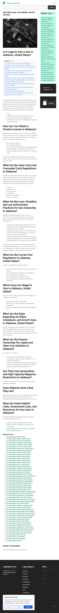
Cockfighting (26, 582)
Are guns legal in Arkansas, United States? (19, 442)
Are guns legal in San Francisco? (16, 538)
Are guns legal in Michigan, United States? (19, 478)
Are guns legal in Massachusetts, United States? (21, 476)
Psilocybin (25, 579)
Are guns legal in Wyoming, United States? (19, 533)
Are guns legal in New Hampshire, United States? (21, 491)
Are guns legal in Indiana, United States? (19, 462)
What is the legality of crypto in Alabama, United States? (48, 59)
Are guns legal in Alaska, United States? (18, 439)
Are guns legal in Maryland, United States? (19, 474)
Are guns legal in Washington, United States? (20, 527)
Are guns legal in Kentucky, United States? (19, 468)
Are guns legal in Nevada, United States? (19, 489)
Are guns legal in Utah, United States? (18, 521)
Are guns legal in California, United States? (19, 444)
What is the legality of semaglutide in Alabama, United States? (48, 47)
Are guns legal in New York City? (16, 535)
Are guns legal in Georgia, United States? (19, 454)
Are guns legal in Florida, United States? (19, 452)
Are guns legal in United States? (16, 437)
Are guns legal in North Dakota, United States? (20, 501)
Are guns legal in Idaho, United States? (18, 458)
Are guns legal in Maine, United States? (18, 472)
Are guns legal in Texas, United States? (18, 519)
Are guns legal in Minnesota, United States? (20, 480)
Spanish (44, 571)
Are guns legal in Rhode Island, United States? (20, 511)
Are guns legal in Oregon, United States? (19, 507)
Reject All (19, 607)
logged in (13, 550)
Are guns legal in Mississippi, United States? (20, 482)
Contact (44, 575)
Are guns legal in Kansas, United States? (19, 466)
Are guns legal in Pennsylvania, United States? (20, 509)
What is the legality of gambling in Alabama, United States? (47, 35)
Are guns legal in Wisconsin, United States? (19, 531)
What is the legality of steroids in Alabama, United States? (47, 25)
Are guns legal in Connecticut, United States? (20, 448)
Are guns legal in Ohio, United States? (18, 503)
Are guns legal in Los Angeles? (16, 537)
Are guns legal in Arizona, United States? (19, 440)
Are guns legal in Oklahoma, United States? (20, 505)
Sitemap (54, 606)
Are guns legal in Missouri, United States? (19, 484)
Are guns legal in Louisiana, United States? (19, 470)
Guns (50, 13)
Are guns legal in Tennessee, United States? (20, 517)
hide (12, 61)
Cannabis (25, 571)
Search (52, 7)
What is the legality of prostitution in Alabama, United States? (47, 68)
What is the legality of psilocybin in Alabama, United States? (47, 53)
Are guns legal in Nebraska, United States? (19, 488)
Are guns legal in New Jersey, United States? (20, 493)
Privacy (44, 579)
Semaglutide (26, 584)
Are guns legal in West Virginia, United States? (20, 529)
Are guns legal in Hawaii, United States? (18, 456)
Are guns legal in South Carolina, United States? (21, 513)
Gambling (25, 576)
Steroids (25, 574)
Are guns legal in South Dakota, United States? (21, 515)
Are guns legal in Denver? (14, 540)
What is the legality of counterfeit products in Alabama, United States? (48, 74)
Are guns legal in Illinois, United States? (18, 460)
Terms (44, 583)
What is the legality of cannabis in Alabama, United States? (47, 19)
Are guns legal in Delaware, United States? (19, 450)
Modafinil (25, 587)
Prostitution (26, 592)
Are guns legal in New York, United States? (19, 497)
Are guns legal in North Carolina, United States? (21, 499)
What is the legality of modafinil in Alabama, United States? (47, 41)
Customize (9, 607)
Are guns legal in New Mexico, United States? (20, 495)
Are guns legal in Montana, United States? (19, 486)
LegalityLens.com (13, 3)
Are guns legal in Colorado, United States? (19, 446)
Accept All (28, 607)
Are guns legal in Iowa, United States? (18, 464)
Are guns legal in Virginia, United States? (19, 525)
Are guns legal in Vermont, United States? (19, 523)
